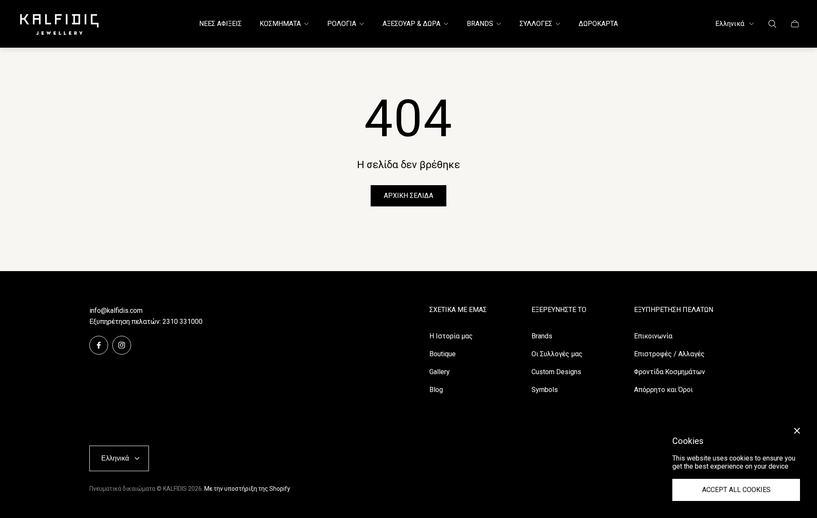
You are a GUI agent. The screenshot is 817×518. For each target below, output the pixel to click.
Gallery (439, 372)
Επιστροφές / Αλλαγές (669, 354)
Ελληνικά (729, 24)
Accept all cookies (736, 490)
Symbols (544, 390)
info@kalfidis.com (116, 310)
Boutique (442, 354)
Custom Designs (556, 372)
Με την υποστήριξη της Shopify (247, 488)
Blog (436, 390)
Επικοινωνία (653, 336)
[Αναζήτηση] (772, 23)
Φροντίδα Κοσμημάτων (669, 372)
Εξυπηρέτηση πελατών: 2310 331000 (146, 322)
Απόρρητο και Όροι (663, 390)
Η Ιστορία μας (451, 336)
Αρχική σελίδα (408, 196)
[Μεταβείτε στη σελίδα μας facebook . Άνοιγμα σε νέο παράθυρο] (98, 345)
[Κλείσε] (797, 430)
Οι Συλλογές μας (557, 354)
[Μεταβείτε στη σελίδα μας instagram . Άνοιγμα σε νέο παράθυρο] (121, 345)
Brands (541, 336)
